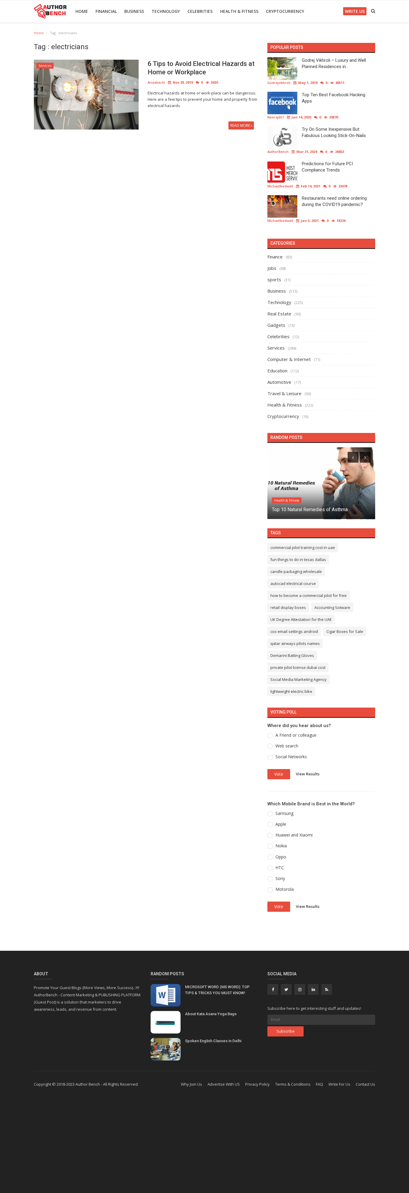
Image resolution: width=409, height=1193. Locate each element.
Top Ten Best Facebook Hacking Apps (333, 98)
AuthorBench (278, 151)
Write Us (355, 11)
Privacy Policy (257, 1084)
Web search (286, 746)
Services (45, 66)
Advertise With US (223, 1084)
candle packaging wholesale (296, 571)
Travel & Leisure (284, 393)
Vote (278, 774)
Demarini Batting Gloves (292, 655)
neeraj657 (275, 117)
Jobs (271, 268)
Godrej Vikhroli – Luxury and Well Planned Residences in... (334, 63)
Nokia (281, 846)
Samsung (284, 813)
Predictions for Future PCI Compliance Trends (327, 167)
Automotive (279, 382)
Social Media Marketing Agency (298, 679)
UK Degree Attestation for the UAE (301, 619)
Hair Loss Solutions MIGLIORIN (305, 509)
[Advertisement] (204, 1145)
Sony (280, 878)
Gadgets (276, 325)
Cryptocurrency (285, 11)
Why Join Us (191, 1084)
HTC (279, 867)
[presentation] (353, 457)
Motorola (284, 889)
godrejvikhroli (278, 82)
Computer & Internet (289, 359)
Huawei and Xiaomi (294, 835)
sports (274, 279)
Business (134, 11)
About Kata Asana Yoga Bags (211, 1014)
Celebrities (200, 11)
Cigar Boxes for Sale (344, 631)
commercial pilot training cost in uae (302, 547)
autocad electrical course (293, 583)
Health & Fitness (239, 11)
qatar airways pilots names (295, 643)
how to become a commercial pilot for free (308, 595)
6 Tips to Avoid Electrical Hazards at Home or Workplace (201, 68)
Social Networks (291, 756)
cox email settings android (294, 631)
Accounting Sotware (332, 607)
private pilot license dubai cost (297, 667)
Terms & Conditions (292, 1084)
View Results (307, 773)
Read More (240, 125)
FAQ (319, 1084)
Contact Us (365, 1084)
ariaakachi (156, 82)
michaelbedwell (280, 186)
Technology (166, 11)
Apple (280, 824)
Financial (106, 11)
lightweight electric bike (291, 691)
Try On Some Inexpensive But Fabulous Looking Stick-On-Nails (334, 132)
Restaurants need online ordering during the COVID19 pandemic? (334, 201)
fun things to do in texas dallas (298, 559)
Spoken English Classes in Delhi (213, 1041)
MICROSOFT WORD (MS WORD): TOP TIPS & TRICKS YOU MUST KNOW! (217, 990)
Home (81, 11)
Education (277, 371)
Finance (275, 257)
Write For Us (339, 1084)
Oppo (280, 857)
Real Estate (279, 314)
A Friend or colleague (295, 735)
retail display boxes (288, 607)
